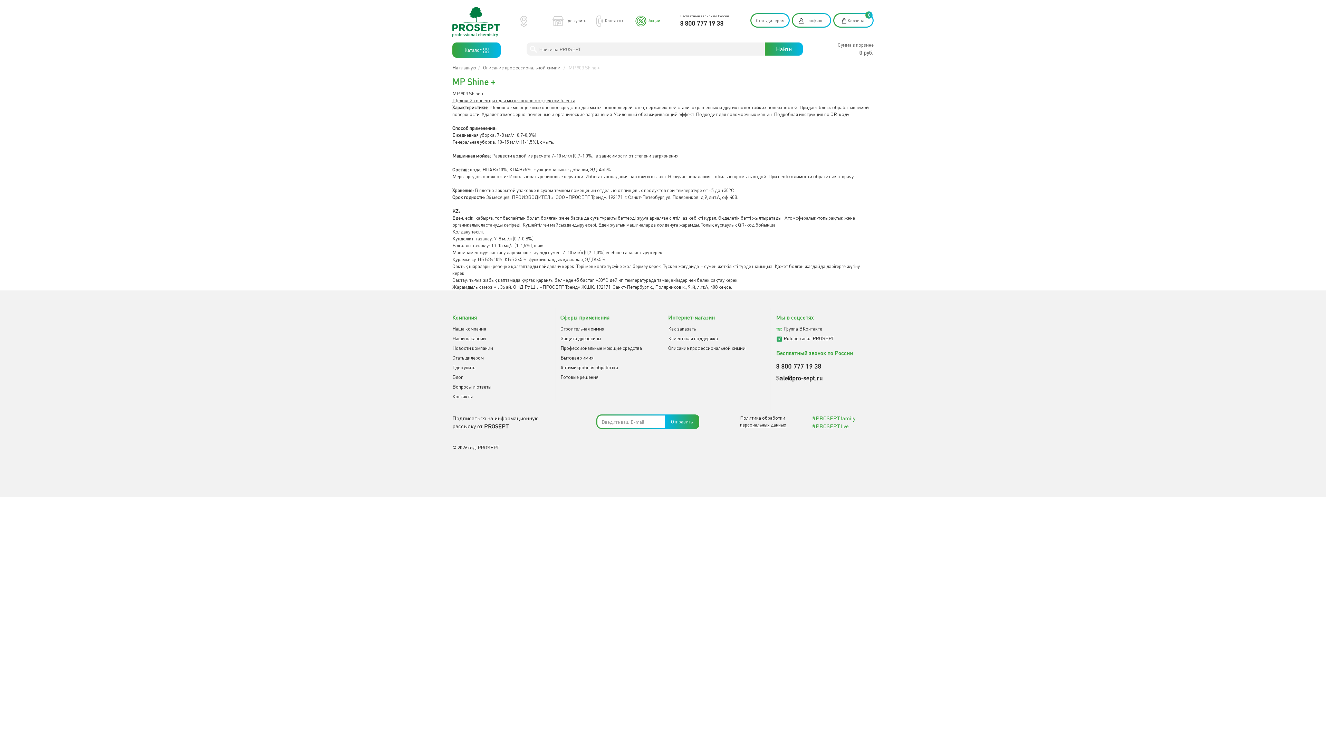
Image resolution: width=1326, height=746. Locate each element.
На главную (464, 67)
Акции (654, 20)
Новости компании (472, 348)
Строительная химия (582, 329)
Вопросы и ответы (471, 387)
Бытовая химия (577, 358)
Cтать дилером (468, 358)
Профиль (814, 20)
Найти (784, 49)
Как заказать (682, 329)
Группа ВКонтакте (803, 329)
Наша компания (469, 329)
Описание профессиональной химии (521, 67)
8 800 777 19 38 (702, 23)
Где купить (576, 20)
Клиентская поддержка (693, 338)
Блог (457, 377)
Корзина (856, 20)
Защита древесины (580, 338)
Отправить (682, 421)
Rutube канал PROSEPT (809, 338)
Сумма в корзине (856, 45)
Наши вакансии (469, 338)
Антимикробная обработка (589, 367)
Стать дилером (770, 20)
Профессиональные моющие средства (601, 348)
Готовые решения (579, 377)
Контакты (614, 20)
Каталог (473, 50)
